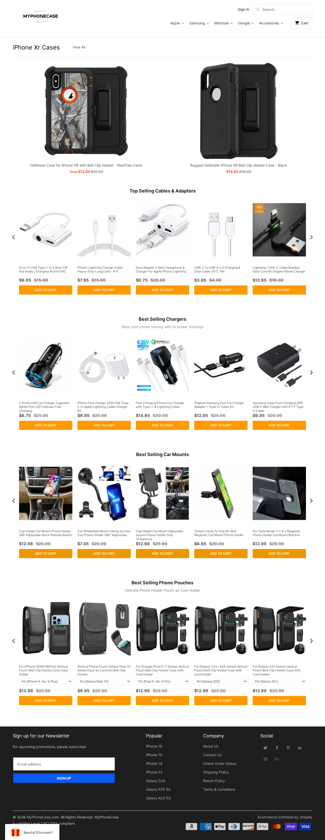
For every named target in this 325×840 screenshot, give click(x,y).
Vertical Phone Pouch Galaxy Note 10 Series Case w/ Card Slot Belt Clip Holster (104, 670)
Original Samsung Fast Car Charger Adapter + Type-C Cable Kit (219, 405)
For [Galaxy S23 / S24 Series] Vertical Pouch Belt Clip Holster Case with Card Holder (221, 670)
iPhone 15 (154, 755)
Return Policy (214, 781)
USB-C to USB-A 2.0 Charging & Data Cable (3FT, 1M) (217, 269)
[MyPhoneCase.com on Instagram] (266, 759)
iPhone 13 (154, 772)
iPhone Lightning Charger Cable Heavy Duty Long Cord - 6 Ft (100, 269)
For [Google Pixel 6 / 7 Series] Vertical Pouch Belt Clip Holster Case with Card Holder (162, 670)
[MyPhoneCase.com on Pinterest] (288, 748)
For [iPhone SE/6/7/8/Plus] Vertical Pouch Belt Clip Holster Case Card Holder (43, 670)
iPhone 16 (154, 746)
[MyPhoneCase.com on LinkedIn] (300, 748)
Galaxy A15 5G (158, 789)
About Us (210, 746)
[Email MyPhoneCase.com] (277, 759)
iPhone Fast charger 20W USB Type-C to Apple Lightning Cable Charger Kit (103, 407)
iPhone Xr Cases (36, 47)
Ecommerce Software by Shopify (285, 817)
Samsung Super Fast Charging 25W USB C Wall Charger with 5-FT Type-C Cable (279, 407)
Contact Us (212, 755)
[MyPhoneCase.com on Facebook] (277, 748)
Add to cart (45, 290)
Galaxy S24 (155, 781)
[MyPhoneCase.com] (40, 15)
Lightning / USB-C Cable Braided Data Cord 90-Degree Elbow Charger (279, 269)
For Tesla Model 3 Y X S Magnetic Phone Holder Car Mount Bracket (277, 533)
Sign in (243, 9)
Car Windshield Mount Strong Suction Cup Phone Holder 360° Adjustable (104, 533)
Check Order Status (219, 763)
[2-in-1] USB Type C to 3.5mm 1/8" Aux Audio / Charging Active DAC (43, 269)
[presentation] (13, 237)
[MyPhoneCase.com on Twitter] (266, 748)
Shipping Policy (216, 772)
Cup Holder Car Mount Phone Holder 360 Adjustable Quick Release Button (45, 533)
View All (79, 47)
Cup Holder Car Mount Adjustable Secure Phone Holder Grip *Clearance (159, 535)
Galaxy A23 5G (158, 798)
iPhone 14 (154, 763)
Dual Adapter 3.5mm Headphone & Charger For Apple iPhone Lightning (161, 269)
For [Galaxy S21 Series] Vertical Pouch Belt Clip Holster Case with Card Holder (276, 670)
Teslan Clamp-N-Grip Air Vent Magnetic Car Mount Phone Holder (218, 533)
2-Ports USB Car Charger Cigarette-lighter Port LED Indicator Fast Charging (44, 407)
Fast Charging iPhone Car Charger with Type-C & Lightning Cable (160, 405)
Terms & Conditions (219, 789)
